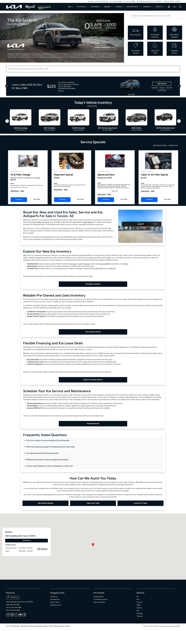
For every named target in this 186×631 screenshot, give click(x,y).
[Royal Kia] (22, 7)
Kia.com (68, 626)
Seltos (125, 264)
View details (161, 84)
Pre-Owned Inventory (100, 599)
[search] (180, 7)
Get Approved (54, 599)
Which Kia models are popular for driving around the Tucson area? (50, 447)
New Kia (140, 593)
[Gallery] (62, 38)
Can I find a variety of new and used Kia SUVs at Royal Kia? (48, 440)
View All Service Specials (160, 145)
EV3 (104, 269)
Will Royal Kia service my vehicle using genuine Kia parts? (47, 460)
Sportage (73, 264)
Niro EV (112, 269)
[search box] (155, 15)
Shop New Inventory (92, 284)
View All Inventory (92, 106)
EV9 (97, 269)
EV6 (100, 269)
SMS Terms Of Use (60, 626)
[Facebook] (8, 615)
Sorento (139, 608)
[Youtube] (20, 615)
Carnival (139, 602)
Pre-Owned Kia (98, 596)
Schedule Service (173, 145)
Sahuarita (45, 222)
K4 (93, 266)
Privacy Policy (16, 626)
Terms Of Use (24, 626)
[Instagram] (12, 615)
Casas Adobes (88, 222)
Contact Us (14, 597)
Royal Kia (8, 626)
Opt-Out (51, 626)
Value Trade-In (55, 602)
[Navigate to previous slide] (1, 37)
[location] (137, 1)
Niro (138, 599)
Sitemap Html (38, 626)
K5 (88, 266)
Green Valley (36, 222)
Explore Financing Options (93, 380)
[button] (93, 545)
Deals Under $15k (99, 602)
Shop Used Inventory (93, 332)
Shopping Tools (57, 593)
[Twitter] (16, 615)
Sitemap (31, 626)
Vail (74, 222)
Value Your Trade (93, 503)
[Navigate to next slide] (122, 37)
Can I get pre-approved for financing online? (42, 453)
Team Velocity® (154, 626)
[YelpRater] (24, 615)
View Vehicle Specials (45, 503)
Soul (138, 610)
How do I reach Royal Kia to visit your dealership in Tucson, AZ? (49, 466)
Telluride (86, 264)
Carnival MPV (105, 264)
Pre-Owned (98, 593)
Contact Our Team (140, 503)
